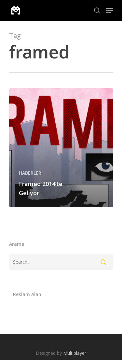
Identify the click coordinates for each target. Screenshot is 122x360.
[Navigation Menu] (109, 10)
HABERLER (30, 173)
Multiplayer (74, 353)
